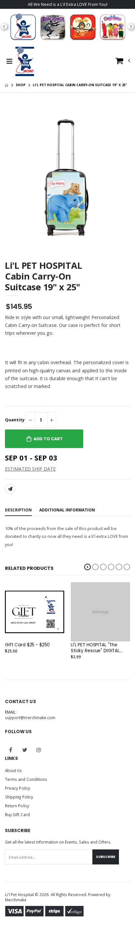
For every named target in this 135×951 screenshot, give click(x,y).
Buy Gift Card (17, 814)
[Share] (10, 489)
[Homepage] (6, 85)
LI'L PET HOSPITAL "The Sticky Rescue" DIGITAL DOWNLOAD (95, 648)
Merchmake (16, 899)
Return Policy (17, 805)
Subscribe (105, 857)
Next (130, 27)
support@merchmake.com (30, 717)
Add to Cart (48, 439)
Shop (21, 85)
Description (18, 509)
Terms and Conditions (26, 779)
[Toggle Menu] (9, 61)
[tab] (18, 510)
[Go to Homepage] (24, 61)
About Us (13, 770)
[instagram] (39, 750)
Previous (4, 27)
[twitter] (25, 750)
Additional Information (67, 509)
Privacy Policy (17, 788)
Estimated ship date (30, 469)
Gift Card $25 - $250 (27, 645)
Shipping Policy (19, 796)
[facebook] (11, 750)
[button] (123, 62)
